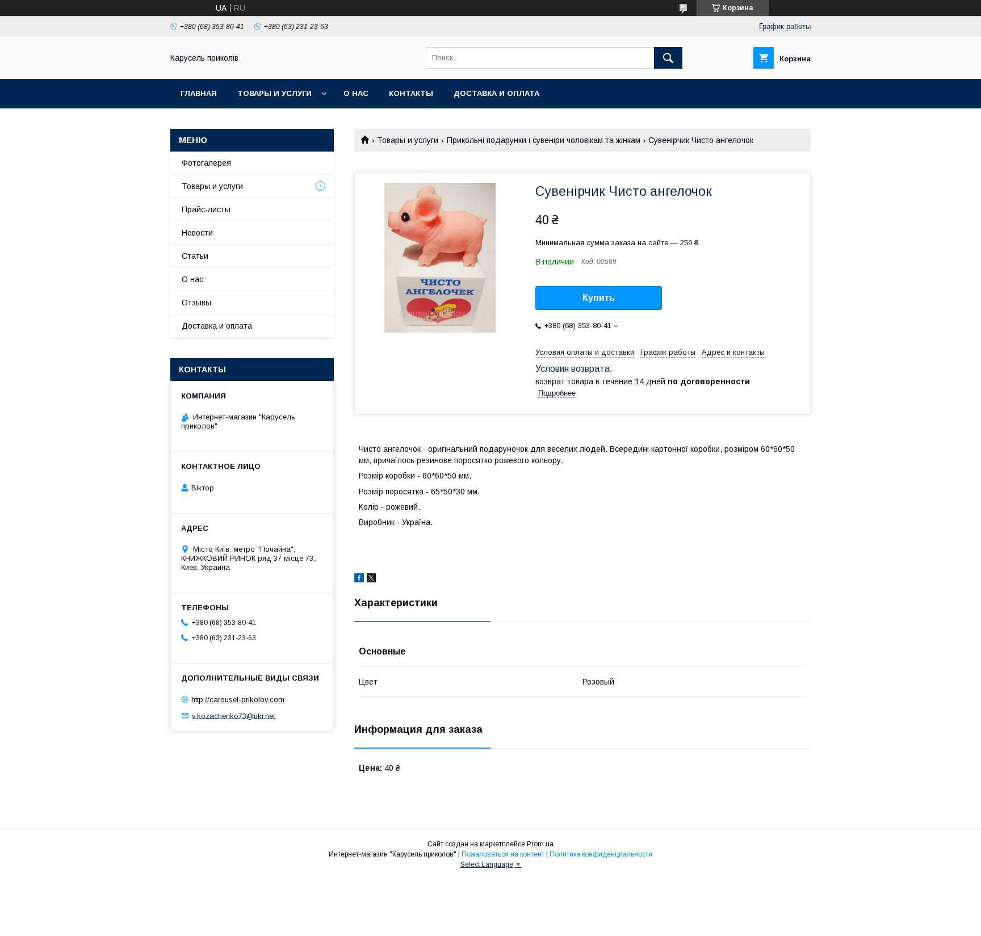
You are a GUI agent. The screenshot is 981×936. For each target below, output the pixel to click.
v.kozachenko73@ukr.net (233, 715)
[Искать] (668, 58)
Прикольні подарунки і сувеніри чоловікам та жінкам (543, 140)
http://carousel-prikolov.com (237, 699)
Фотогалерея (206, 162)
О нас (355, 93)
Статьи (195, 256)
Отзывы (196, 302)
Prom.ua (540, 844)
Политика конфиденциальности (601, 854)
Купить (598, 298)
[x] (371, 579)
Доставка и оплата (496, 93)
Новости (197, 232)
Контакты (411, 93)
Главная (199, 93)
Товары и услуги (274, 93)
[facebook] (359, 579)
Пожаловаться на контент (503, 854)
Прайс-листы (206, 209)
